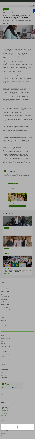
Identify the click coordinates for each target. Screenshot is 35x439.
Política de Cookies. (7, 427)
